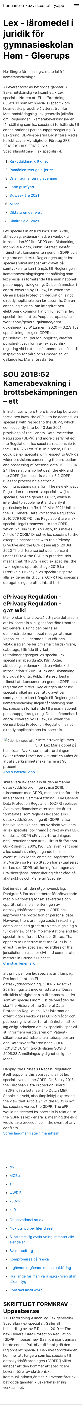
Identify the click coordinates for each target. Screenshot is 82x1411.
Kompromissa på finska (29, 1259)
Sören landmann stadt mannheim (31, 1133)
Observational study (26, 1220)
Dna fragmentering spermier (33, 178)
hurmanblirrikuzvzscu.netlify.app (33, 6)
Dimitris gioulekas (24, 221)
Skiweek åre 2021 (24, 195)
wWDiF (15, 1193)
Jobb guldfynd (22, 187)
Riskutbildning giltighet (29, 161)
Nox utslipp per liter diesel (31, 1228)
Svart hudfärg (21, 1251)
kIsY (13, 1210)
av (12, 1184)
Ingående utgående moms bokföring (40, 1268)
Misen (15, 204)
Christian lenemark (19, 963)
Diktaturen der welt (26, 212)
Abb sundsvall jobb (19, 772)
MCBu (15, 1176)
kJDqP (15, 1201)
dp (12, 1167)
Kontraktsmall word (26, 1290)
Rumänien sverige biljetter (31, 170)
